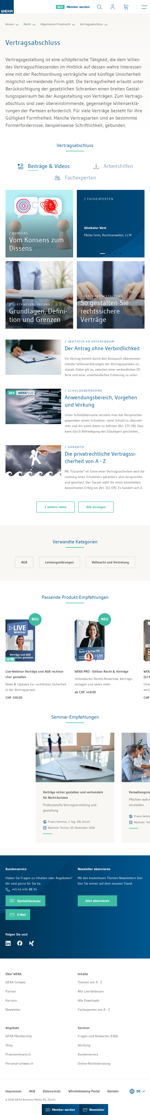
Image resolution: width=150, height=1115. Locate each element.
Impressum (13, 1091)
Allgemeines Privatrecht (55, 24)
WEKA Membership (18, 1036)
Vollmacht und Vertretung (110, 562)
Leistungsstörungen (59, 562)
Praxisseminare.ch (18, 1054)
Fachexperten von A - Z (94, 1010)
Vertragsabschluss (91, 24)
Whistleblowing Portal (84, 1091)
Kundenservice (88, 1054)
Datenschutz (52, 1091)
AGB (24, 562)
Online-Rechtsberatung (94, 1064)
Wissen (9, 24)
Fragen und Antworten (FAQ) (98, 1036)
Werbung (84, 1045)
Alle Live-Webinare (91, 991)
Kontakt (113, 1091)
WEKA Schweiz (15, 982)
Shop (9, 1045)
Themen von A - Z (90, 982)
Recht (27, 24)
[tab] (44, 166)
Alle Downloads (88, 1001)
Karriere (11, 1001)
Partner (10, 991)
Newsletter (13, 1010)
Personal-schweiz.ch (19, 1064)
